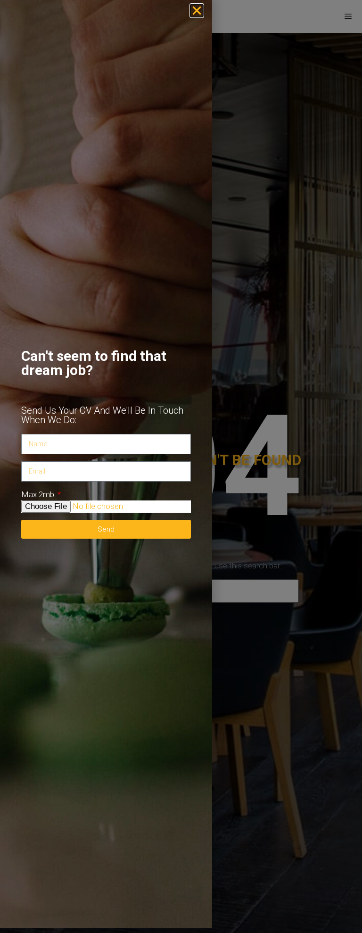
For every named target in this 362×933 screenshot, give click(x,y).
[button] (197, 11)
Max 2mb (38, 494)
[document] (181, 466)
